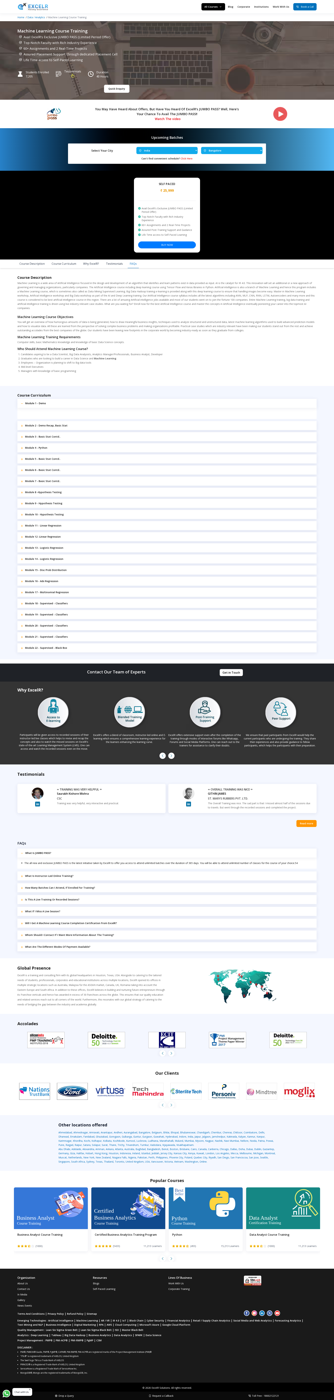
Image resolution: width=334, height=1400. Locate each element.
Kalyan (242, 1136)
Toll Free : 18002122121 (265, 1395)
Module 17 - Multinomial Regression (47, 592)
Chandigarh (203, 1132)
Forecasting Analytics (288, 1320)
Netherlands (75, 1157)
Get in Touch (231, 672)
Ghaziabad (102, 1136)
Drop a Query (66, 1395)
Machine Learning (87, 1320)
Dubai (249, 1149)
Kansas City (180, 1153)
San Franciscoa (239, 1157)
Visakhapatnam (185, 1145)
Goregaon (114, 1136)
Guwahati (158, 1136)
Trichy (121, 1145)
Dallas (233, 1149)
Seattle (264, 1157)
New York (88, 1157)
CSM (99, 1340)
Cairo (194, 1149)
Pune (61, 1145)
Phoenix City (176, 1157)
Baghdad (141, 1149)
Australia (129, 1149)
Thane (112, 1145)
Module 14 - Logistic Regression (44, 559)
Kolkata (107, 1140)
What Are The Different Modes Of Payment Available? (57, 946)
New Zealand (103, 1157)
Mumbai (189, 1140)
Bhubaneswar (188, 1132)
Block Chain (136, 1320)
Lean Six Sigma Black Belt (96, 1330)
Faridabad (88, 1136)
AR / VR (105, 1320)
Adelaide (76, 1149)
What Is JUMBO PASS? (38, 853)
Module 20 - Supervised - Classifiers (46, 625)
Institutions (261, 6)
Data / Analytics (36, 17)
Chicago (224, 1149)
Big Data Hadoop (75, 1335)
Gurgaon (147, 1136)
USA (147, 1161)
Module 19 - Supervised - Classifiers (46, 614)
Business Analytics (100, 1335)
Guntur (137, 1136)
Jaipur (197, 1136)
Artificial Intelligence (60, 1320)
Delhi (261, 1132)
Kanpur (261, 1136)
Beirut (165, 1149)
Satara (86, 1145)
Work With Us (281, 6)
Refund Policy (75, 1313)
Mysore (199, 1140)
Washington (191, 1161)
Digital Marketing (85, 1324)
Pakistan (142, 1157)
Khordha (77, 1140)
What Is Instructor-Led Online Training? (49, 876)
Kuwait (200, 1153)
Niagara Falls (119, 1157)
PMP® (49, 1340)
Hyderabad (171, 1136)
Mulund (179, 1140)
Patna (261, 1140)
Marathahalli (166, 1140)
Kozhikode (119, 1140)
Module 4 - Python (36, 447)
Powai (269, 1140)
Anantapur (106, 1132)
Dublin (257, 1149)
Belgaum (157, 1132)
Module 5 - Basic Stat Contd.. (43, 458)
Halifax (80, 1153)
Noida (253, 1140)
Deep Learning (39, 1335)
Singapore (64, 1161)
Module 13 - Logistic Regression (44, 547)
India (190, 1136)
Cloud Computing (125, 1324)
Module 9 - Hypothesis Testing (43, 503)
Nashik (218, 1140)
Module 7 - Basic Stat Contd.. (43, 481)
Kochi (87, 1140)
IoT (124, 1320)
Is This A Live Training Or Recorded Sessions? (52, 899)
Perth (151, 1157)
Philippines (162, 1157)
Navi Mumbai (231, 1140)
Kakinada (232, 1136)
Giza (72, 1153)
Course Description (32, 264)
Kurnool (130, 1140)
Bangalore (144, 1132)
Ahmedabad (65, 1132)
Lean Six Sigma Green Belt (62, 1330)
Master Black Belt (132, 1330)
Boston (174, 1149)
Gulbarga (127, 1136)
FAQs (133, 264)
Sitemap (92, 1313)
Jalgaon (206, 1136)
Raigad (69, 1145)
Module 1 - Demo (35, 403)
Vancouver (157, 1161)
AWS (109, 1324)
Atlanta (119, 1149)
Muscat (62, 1157)
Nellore (244, 1140)
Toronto (119, 1161)
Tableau (56, 1335)
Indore (182, 1136)
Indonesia (125, 1153)
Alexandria (88, 1149)
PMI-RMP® (77, 1340)
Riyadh (212, 1157)
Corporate (243, 6)
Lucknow (141, 1140)
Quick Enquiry (116, 88)
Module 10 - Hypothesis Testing (44, 514)
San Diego (223, 1157)
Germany (63, 1153)
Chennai (227, 1132)
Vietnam (178, 1161)
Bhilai (166, 1132)
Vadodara (155, 1145)
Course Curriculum (64, 264)
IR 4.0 (116, 1320)
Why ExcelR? (91, 264)
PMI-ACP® (62, 1340)
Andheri (118, 1132)
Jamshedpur (218, 1136)
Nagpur (209, 1140)
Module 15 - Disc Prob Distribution (46, 570)
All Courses (211, 6)
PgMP (90, 1340)
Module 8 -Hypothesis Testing (43, 492)
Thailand (108, 1161)
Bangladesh (153, 1149)
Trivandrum (132, 1145)
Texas (99, 1161)
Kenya (191, 1153)
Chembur (216, 1132)
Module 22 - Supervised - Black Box (46, 647)
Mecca (234, 1153)
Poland (188, 1157)
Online (203, 1161)
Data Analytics (123, 1335)
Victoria (168, 1161)
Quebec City (200, 1157)
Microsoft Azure (149, 1324)
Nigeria (132, 1157)
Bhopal (175, 1132)
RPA (101, 1324)
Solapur (96, 1145)
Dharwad (63, 1136)
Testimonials (72, 71)
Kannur (251, 1136)
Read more (306, 823)
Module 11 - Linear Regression (43, 525)
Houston (113, 1153)
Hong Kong (101, 1153)
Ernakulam (76, 1136)
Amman (100, 1149)
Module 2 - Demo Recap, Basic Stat (46, 425)
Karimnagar (64, 1140)
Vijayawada (168, 1145)
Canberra (213, 1149)
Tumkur (144, 1145)
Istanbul (145, 1153)
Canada (202, 1149)
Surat (105, 1145)
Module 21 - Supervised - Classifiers (46, 636)
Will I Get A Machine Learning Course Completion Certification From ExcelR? (71, 923)
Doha (241, 1149)
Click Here (186, 158)
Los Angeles (222, 1153)
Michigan (258, 1153)
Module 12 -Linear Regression (43, 536)
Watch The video (168, 119)
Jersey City (166, 1153)
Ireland (136, 1153)
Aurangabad (130, 1132)
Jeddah (155, 1153)
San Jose (254, 1157)
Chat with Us (21, 1391)
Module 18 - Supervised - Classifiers (46, 603)
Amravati (94, 1132)
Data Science (153, 1335)
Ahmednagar (80, 1132)
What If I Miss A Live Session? (42, 911)
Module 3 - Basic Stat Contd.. (43, 436)
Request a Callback (162, 1395)
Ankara (110, 1149)
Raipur (78, 1145)
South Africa (78, 1161)
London (209, 1153)
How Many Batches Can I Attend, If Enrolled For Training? (60, 887)
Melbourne (246, 1153)
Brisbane (184, 1149)
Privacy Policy (56, 1313)
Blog (230, 6)
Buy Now (167, 244)
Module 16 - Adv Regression (41, 581)
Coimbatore (250, 1132)
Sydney (90, 1161)
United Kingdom (135, 1161)
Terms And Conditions (31, 1313)
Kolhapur (97, 1140)
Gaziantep (268, 1149)
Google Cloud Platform (176, 1324)
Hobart (89, 1153)
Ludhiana (153, 1140)
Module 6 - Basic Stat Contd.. (43, 470)
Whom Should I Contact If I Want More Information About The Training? (69, 935)
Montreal (270, 1153)
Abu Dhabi (64, 1149)
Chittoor (237, 1132)
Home (20, 17)
